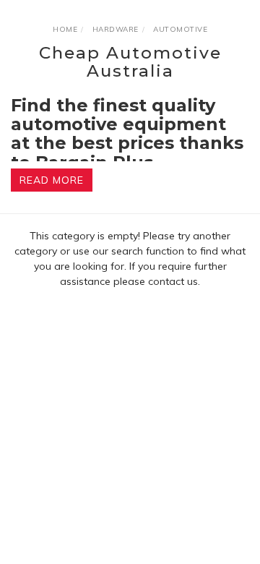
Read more (52, 180)
